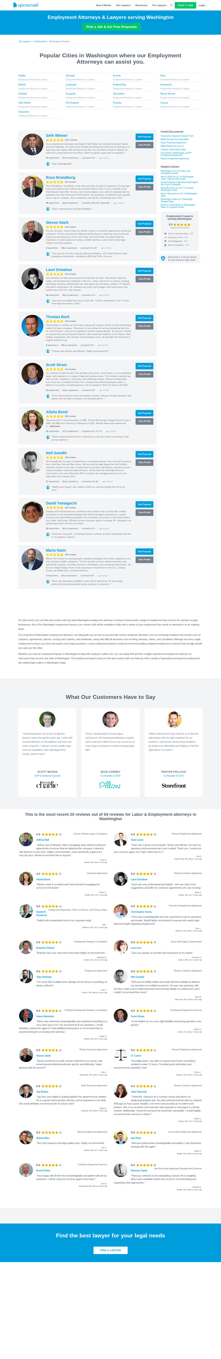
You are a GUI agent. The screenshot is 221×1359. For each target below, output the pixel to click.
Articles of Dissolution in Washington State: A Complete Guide (178, 206)
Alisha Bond (57, 412)
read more (55, 426)
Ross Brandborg (60, 177)
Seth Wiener (56, 135)
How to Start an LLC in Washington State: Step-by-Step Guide (177, 177)
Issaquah (70, 93)
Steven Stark (57, 222)
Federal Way (119, 84)
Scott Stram (56, 365)
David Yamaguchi (61, 503)
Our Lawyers (123, 5)
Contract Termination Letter (173, 149)
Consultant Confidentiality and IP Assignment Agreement (176, 154)
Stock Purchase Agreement (173, 142)
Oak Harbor (24, 102)
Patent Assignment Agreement (175, 158)
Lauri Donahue (59, 270)
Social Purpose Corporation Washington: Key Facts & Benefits (180, 183)
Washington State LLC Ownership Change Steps (176, 200)
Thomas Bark (58, 317)
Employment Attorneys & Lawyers (33, 79)
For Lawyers (159, 5)
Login (202, 5)
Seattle (22, 75)
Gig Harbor (119, 93)
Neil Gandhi (56, 453)
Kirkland (22, 93)
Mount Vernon (167, 93)
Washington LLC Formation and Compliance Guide (175, 172)
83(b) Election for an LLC (172, 146)
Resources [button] (141, 5)
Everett (117, 75)
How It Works (103, 5)
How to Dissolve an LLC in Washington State (179, 194)
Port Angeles (72, 102)
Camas (164, 102)
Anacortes (23, 111)
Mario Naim (56, 550)
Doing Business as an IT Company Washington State (177, 189)
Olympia (70, 75)
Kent (162, 75)
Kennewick (166, 84)
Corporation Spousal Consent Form (177, 136)
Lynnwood (71, 84)
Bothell (21, 84)
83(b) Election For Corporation (175, 139)
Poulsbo (117, 102)
